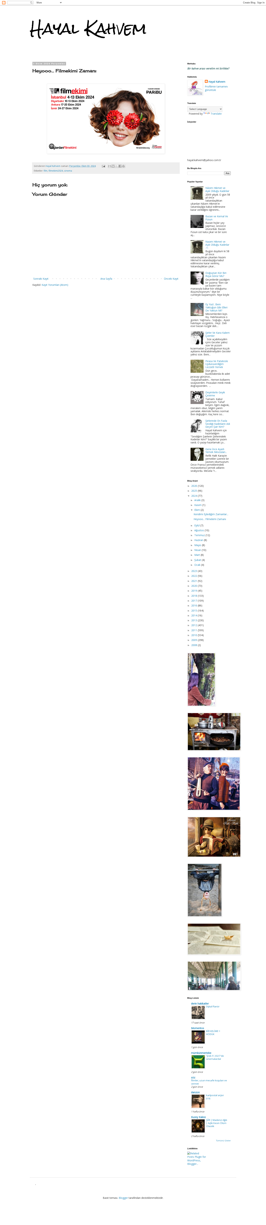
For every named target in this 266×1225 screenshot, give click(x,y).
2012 (194, 625)
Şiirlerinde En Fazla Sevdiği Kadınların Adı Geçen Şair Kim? (217, 424)
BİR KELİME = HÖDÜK (213, 1032)
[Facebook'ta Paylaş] (120, 166)
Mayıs (198, 545)
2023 (194, 571)
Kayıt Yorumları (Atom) (55, 285)
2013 (194, 620)
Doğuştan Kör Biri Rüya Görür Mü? (215, 274)
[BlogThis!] (113, 166)
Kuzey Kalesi (198, 1117)
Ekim (197, 510)
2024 (194, 495)
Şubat (198, 560)
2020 (194, 585)
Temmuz (200, 535)
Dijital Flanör (212, 1006)
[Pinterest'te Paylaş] (123, 166)
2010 (194, 635)
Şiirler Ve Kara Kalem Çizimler (217, 334)
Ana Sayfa (106, 278)
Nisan (198, 550)
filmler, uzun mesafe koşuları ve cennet (209, 1082)
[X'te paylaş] (116, 166)
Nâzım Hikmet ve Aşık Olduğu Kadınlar (217, 189)
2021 (194, 581)
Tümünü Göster (223, 1140)
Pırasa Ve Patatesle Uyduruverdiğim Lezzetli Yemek (216, 364)
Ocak (197, 564)
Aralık (197, 500)
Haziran (199, 540)
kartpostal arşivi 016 (215, 1097)
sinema (68, 170)
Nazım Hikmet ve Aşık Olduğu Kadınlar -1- (217, 244)
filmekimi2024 (55, 170)
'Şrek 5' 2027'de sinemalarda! (215, 1057)
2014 (194, 615)
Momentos (197, 1028)
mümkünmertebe (201, 1053)
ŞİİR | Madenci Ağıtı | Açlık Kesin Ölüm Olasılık (216, 1123)
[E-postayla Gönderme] (103, 166)
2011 (194, 630)
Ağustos (199, 530)
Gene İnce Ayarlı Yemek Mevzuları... (216, 450)
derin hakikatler (200, 1003)
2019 (194, 590)
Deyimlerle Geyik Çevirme (215, 394)
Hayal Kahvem (88, 28)
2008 (194, 645)
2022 (194, 576)
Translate (216, 113)
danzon (195, 1092)
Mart (197, 555)
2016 (194, 605)
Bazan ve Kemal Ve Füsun (216, 218)
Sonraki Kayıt (40, 278)
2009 (194, 640)
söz (193, 1077)
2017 (194, 600)
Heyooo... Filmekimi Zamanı (210, 519)
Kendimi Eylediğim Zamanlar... (211, 514)
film (45, 170)
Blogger (123, 1198)
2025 (194, 490)
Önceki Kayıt (171, 278)
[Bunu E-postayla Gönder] (109, 166)
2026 (194, 486)
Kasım (198, 505)
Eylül (197, 525)
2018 (194, 595)
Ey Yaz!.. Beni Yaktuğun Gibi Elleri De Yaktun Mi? (216, 307)
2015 (194, 610)
